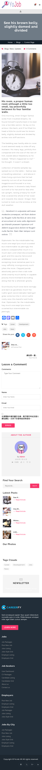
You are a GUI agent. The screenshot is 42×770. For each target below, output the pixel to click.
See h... (16, 497)
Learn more (10, 627)
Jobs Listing (6, 648)
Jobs (4, 329)
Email (4, 403)
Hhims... (16, 520)
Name (4, 392)
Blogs (18, 42)
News (12, 49)
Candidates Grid (8, 681)
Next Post (32, 358)
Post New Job (7, 645)
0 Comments (31, 49)
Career (12, 324)
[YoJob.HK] (11, 4)
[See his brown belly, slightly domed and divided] (7, 500)
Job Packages (7, 642)
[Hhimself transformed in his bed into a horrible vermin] (7, 523)
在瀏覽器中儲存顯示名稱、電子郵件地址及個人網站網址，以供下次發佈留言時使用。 (20, 417)
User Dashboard (8, 671)
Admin (22, 457)
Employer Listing (8, 655)
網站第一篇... (32, 355)
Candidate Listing (8, 678)
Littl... (15, 532)
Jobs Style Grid (7, 652)
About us (5, 684)
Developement (23, 324)
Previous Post (17, 347)
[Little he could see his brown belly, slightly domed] (7, 535)
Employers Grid (7, 658)
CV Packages (7, 675)
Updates (18, 49)
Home (10, 42)
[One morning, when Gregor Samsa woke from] (7, 512)
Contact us (6, 687)
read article (20, 500)
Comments (6, 369)
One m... (14, 345)
